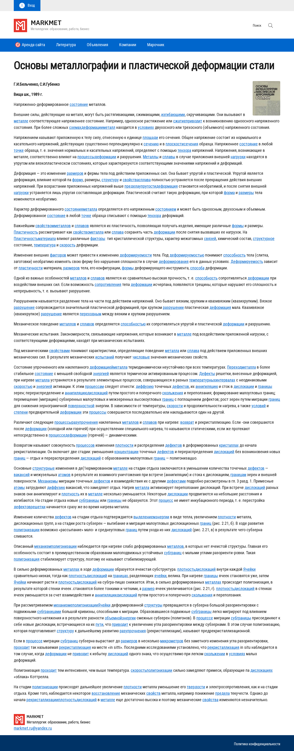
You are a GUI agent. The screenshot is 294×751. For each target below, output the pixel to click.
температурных (202, 380)
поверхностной (81, 405)
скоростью (23, 386)
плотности (124, 445)
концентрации (126, 451)
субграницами (49, 611)
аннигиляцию (206, 386)
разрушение (24, 307)
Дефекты (207, 373)
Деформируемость (247, 261)
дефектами (176, 481)
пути (99, 624)
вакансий (22, 474)
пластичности (31, 267)
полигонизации (27, 529)
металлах (71, 569)
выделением (144, 516)
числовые (141, 357)
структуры (153, 605)
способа (197, 267)
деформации (92, 127)
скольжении (214, 653)
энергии (162, 516)
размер (148, 588)
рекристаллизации (42, 699)
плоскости (175, 143)
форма (229, 192)
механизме (63, 605)
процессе (57, 435)
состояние (79, 104)
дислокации (244, 386)
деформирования (174, 261)
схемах (75, 127)
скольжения (172, 392)
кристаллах (229, 445)
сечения (191, 143)
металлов (62, 225)
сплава (145, 179)
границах (120, 575)
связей (210, 238)
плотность (70, 493)
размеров (75, 173)
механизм (42, 546)
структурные (43, 468)
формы (238, 225)
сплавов (82, 225)
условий (259, 405)
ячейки (160, 575)
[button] (27, 5)
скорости (175, 405)
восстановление (106, 693)
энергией (101, 373)
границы (265, 386)
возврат (187, 422)
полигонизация (27, 559)
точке (19, 150)
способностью (133, 324)
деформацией (101, 367)
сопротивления (108, 284)
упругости (147, 186)
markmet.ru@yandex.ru (33, 728)
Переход (234, 367)
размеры (246, 192)
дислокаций (97, 392)
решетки (38, 506)
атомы (19, 487)
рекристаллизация (75, 647)
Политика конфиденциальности (257, 744)
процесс (166, 500)
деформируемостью (187, 255)
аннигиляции (106, 595)
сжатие (179, 121)
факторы (97, 238)
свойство (81, 232)
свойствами (59, 350)
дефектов (180, 386)
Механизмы (48, 481)
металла (90, 209)
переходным (90, 313)
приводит (194, 121)
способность (234, 255)
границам (238, 474)
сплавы (168, 156)
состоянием (165, 209)
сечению (151, 143)
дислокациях (261, 670)
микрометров (171, 640)
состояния (74, 209)
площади (150, 137)
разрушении (173, 307)
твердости (196, 686)
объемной (113, 617)
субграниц (172, 552)
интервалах (225, 380)
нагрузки (238, 156)
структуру (110, 179)
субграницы (89, 500)
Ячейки (249, 569)
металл (109, 127)
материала (47, 238)
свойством (44, 225)
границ (168, 399)
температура (45, 245)
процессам (94, 386)
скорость (67, 245)
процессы (86, 156)
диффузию (145, 386)
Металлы (150, 156)
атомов (64, 474)
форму (77, 179)
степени (21, 412)
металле (21, 121)
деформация (167, 186)
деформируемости (136, 255)
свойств (153, 693)
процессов (85, 445)
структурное (263, 238)
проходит (22, 647)
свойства (131, 179)
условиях (146, 127)
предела (131, 186)
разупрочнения (85, 422)
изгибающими (173, 114)
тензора (184, 150)
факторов (58, 255)
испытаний (104, 357)
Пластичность (26, 232)
